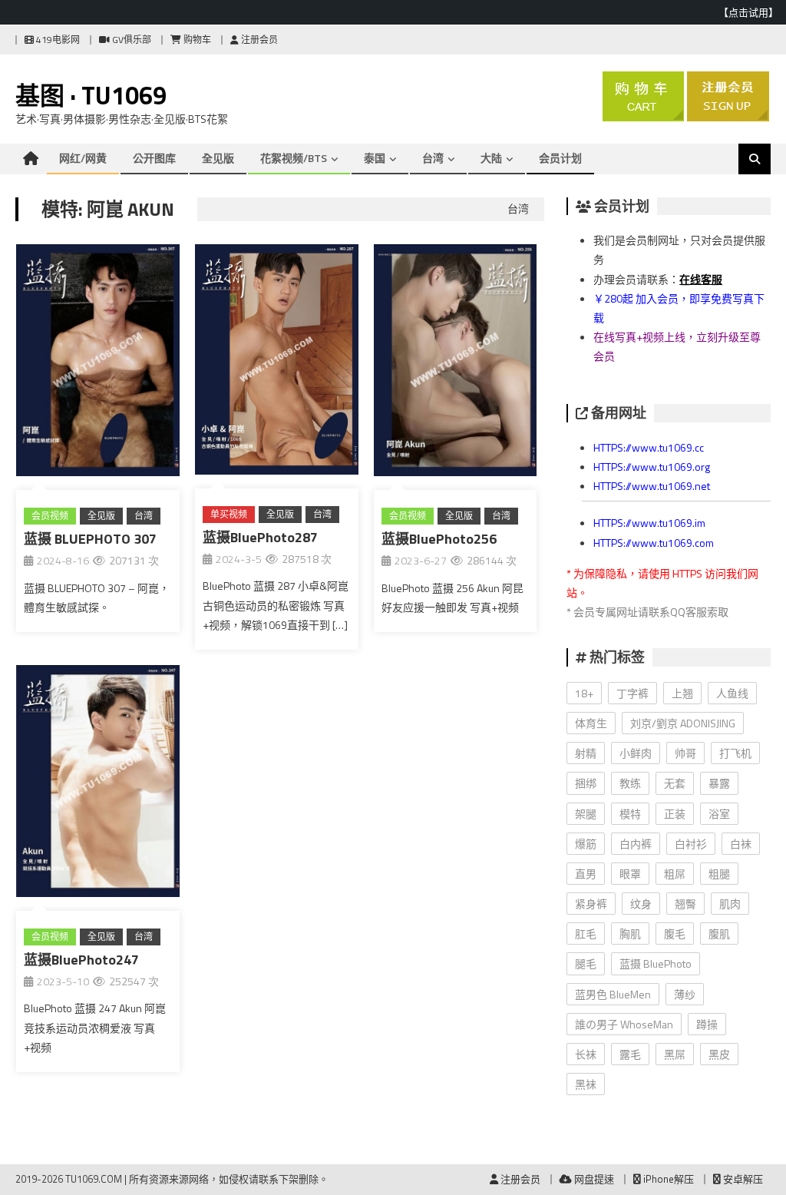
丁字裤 (632, 693)
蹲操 (707, 1024)
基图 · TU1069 (91, 95)
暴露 (719, 783)
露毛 (630, 1054)
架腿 (585, 814)
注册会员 (258, 39)
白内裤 (635, 844)
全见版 (218, 158)
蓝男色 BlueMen (613, 994)
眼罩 (630, 874)
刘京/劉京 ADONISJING (682, 723)
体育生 (591, 723)
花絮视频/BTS (293, 158)
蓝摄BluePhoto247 (81, 959)
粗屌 (674, 874)
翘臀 (685, 903)
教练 (630, 783)
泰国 (374, 158)
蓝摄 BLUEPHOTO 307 (90, 538)
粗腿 (719, 874)
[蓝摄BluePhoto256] (455, 363)
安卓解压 (742, 1179)
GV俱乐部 (130, 39)
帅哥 (685, 753)
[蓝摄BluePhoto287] (276, 362)
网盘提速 (593, 1179)
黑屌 (674, 1054)
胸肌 (630, 933)
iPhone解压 (667, 1179)
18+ (584, 693)
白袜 (740, 844)
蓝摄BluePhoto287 (260, 537)
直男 (585, 874)
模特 (630, 814)
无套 (674, 783)
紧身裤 (591, 903)
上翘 (682, 693)
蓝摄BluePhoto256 (439, 538)
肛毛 (585, 933)
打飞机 (735, 753)
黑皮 (719, 1054)
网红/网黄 (83, 158)
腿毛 (585, 963)
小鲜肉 (635, 753)
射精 (585, 753)
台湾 (433, 158)
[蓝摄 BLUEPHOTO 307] (98, 363)
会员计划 (560, 158)
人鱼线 (732, 693)
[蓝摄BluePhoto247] (98, 784)
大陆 (491, 158)
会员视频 (49, 515)
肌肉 (730, 903)
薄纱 (684, 994)
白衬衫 (691, 844)
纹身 (641, 903)
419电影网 (57, 39)
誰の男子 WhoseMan (624, 1024)
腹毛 (674, 933)
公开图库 (154, 158)
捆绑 (585, 783)
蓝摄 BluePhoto (655, 963)
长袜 (585, 1054)
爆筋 (585, 844)
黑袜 (585, 1084)
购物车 (196, 39)
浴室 (719, 814)
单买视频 (228, 514)
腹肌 (719, 933)
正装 (674, 814)
